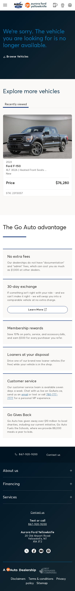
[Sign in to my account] (70, 5)
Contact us (38, 512)
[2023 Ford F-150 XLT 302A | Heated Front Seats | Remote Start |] (37, 137)
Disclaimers (18, 578)
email (24, 394)
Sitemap (42, 583)
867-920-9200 (37, 524)
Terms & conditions (40, 578)
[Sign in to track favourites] (67, 119)
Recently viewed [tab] (16, 104)
